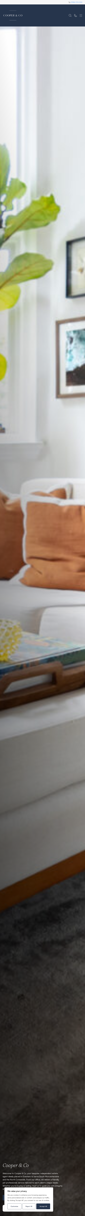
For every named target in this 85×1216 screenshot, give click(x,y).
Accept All (43, 1206)
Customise (14, 1206)
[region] (28, 1199)
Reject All (29, 1206)
